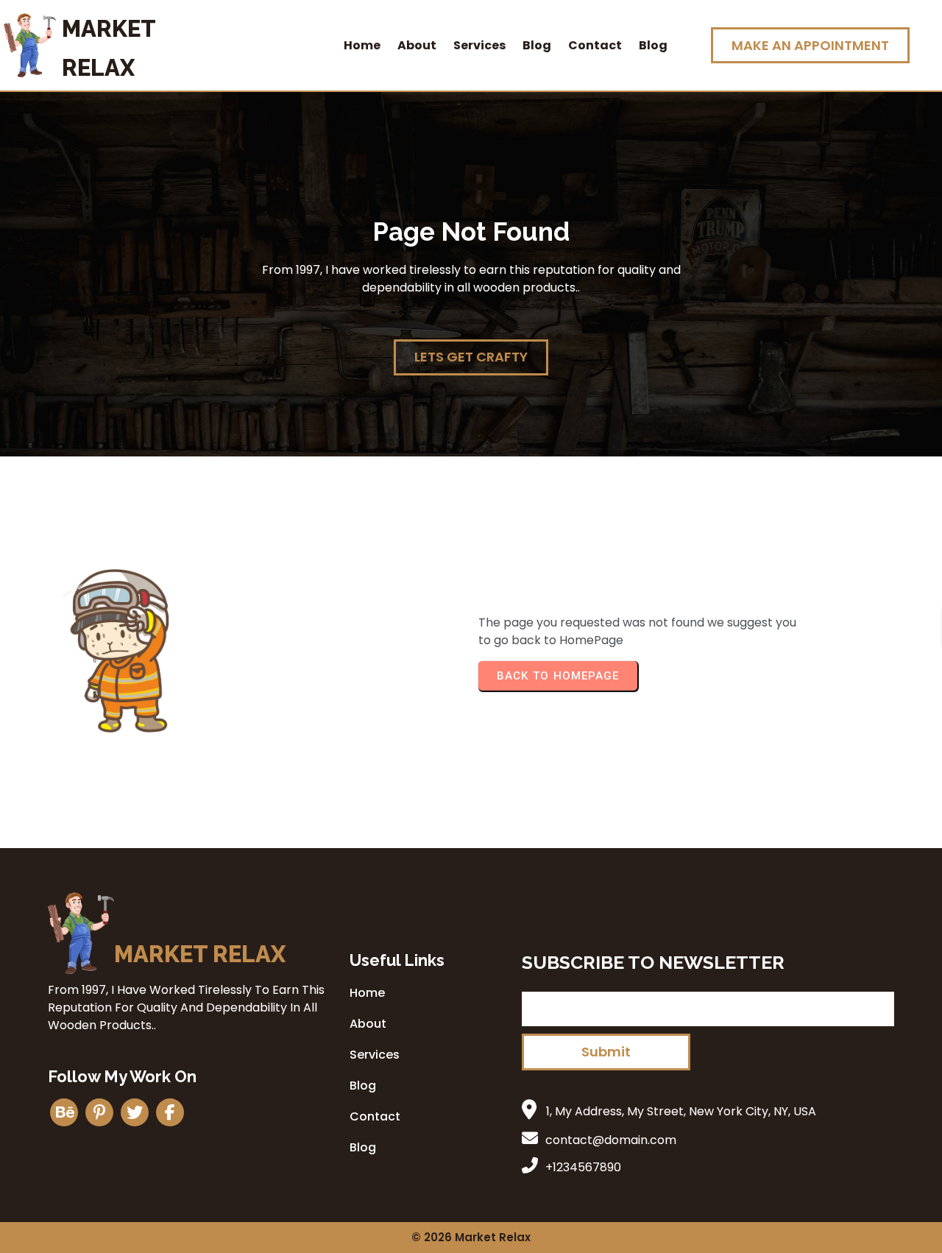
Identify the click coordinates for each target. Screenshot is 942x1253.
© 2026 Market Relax (471, 1237)
